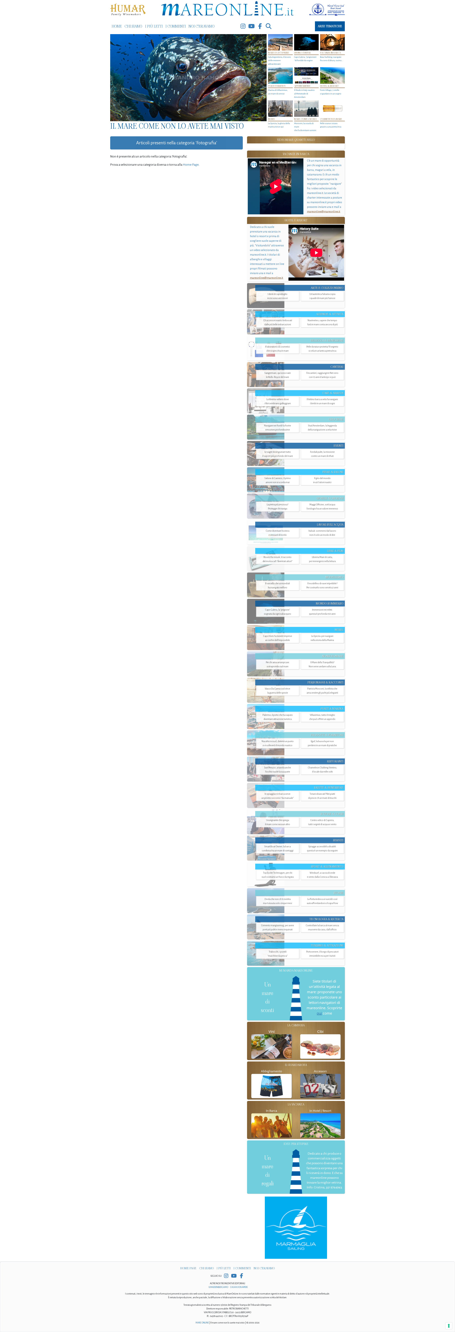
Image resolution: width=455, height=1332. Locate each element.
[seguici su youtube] (251, 26)
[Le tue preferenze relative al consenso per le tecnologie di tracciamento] (448, 1325)
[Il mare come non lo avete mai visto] (188, 77)
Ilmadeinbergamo (219, 1287)
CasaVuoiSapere (239, 1287)
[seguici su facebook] (260, 26)
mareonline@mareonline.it (323, 211)
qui (319, 1013)
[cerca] (268, 26)
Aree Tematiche (330, 26)
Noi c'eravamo (202, 26)
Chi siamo (133, 26)
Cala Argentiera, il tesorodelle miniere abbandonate (279, 60)
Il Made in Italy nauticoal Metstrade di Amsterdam (304, 93)
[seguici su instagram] (243, 26)
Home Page (191, 164)
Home (117, 26)
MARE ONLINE (202, 1323)
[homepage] (227, 9)
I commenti (175, 26)
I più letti (154, 26)
